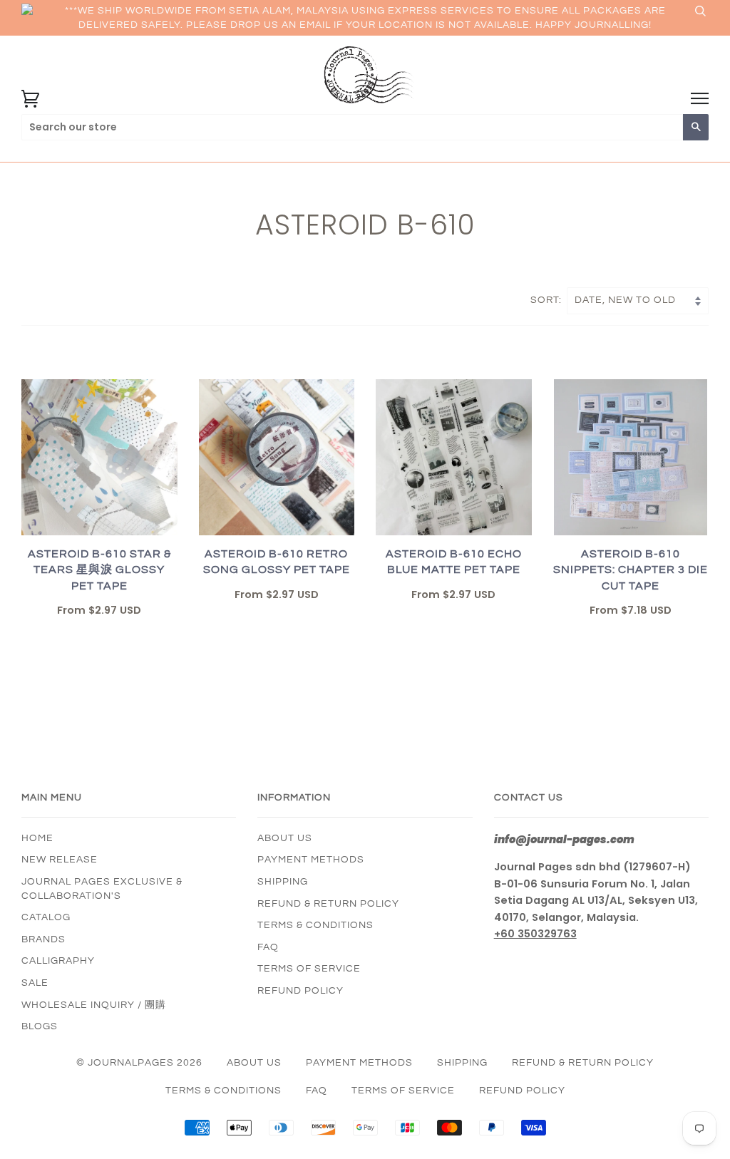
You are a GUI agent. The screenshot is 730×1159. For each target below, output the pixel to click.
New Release (59, 860)
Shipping (282, 882)
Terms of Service (309, 969)
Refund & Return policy (328, 904)
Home (37, 838)
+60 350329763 (535, 934)
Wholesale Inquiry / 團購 (93, 1005)
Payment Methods (310, 860)
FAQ (268, 947)
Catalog (46, 917)
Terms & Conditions (315, 925)
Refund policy (300, 991)
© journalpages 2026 (139, 1063)
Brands (43, 939)
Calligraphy (58, 961)
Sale (34, 983)
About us (284, 838)
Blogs (39, 1026)
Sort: (547, 300)
